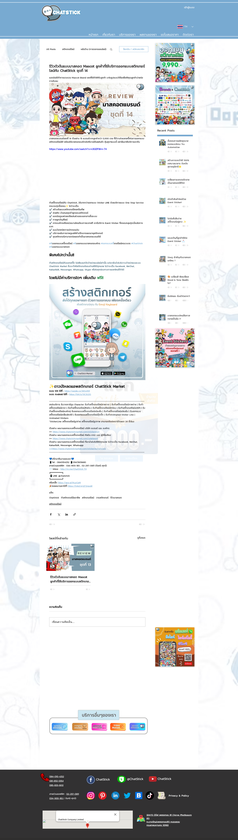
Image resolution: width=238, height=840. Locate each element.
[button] (106, 458)
